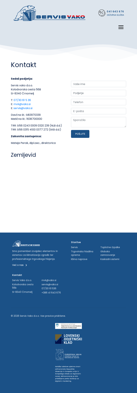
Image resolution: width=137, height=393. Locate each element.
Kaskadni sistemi (109, 259)
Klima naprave (79, 259)
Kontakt (17, 275)
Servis (74, 247)
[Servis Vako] (49, 13)
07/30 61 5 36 (22, 100)
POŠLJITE (80, 134)
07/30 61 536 (49, 288)
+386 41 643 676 (51, 292)
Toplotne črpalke (110, 247)
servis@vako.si (23, 108)
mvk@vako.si (22, 104)
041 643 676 (115, 11)
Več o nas (18, 265)
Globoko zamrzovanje (107, 253)
